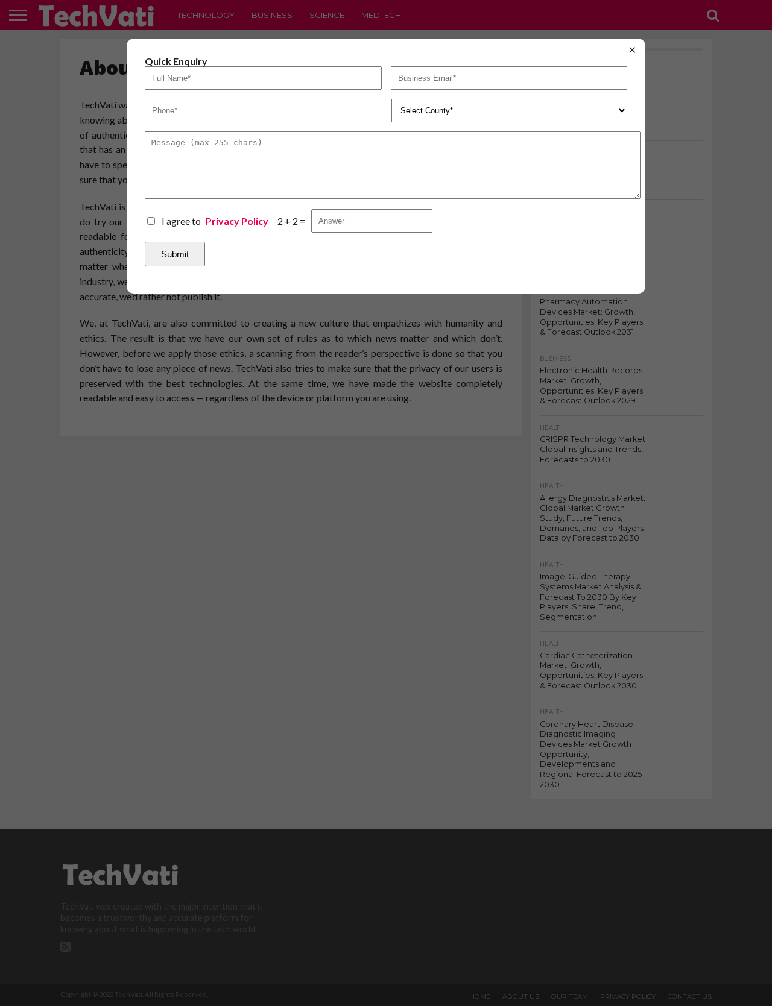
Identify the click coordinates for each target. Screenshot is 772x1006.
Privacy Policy (237, 221)
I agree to (215, 221)
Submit (175, 254)
